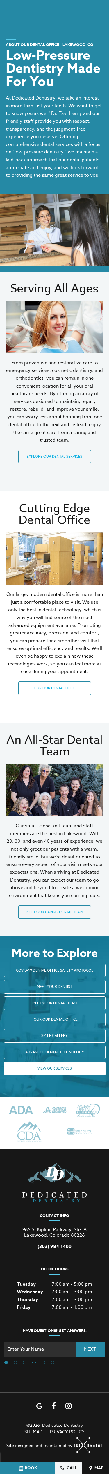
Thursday (27, 1299)
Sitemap (33, 1432)
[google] (39, 1406)
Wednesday (30, 1291)
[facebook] (54, 1406)
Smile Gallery (54, 1035)
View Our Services (54, 1068)
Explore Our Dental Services (54, 456)
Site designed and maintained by (39, 1445)
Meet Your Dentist (54, 986)
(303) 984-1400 (54, 1246)
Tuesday (26, 1284)
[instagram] (68, 1406)
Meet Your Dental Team (54, 1003)
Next (90, 1349)
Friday (24, 1307)
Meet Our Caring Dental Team (54, 911)
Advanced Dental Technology (54, 1052)
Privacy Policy (67, 1432)
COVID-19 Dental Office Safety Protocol (54, 970)
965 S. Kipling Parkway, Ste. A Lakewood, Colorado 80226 (54, 1232)
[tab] (6, 1362)
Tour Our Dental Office (55, 688)
